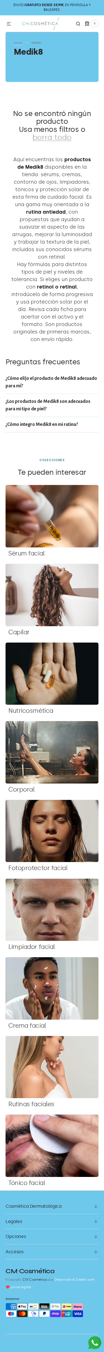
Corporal (21, 789)
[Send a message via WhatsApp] (94, 1342)
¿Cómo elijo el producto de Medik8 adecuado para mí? (51, 382)
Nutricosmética (30, 710)
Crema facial (27, 1025)
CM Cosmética (34, 1280)
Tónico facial (26, 1183)
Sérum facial (26, 553)
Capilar (19, 632)
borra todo (52, 137)
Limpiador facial (31, 947)
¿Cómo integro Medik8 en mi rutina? (42, 424)
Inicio (18, 43)
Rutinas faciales (31, 1104)
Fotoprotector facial (37, 868)
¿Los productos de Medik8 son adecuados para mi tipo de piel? (48, 405)
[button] (9, 24)
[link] (52, 516)
